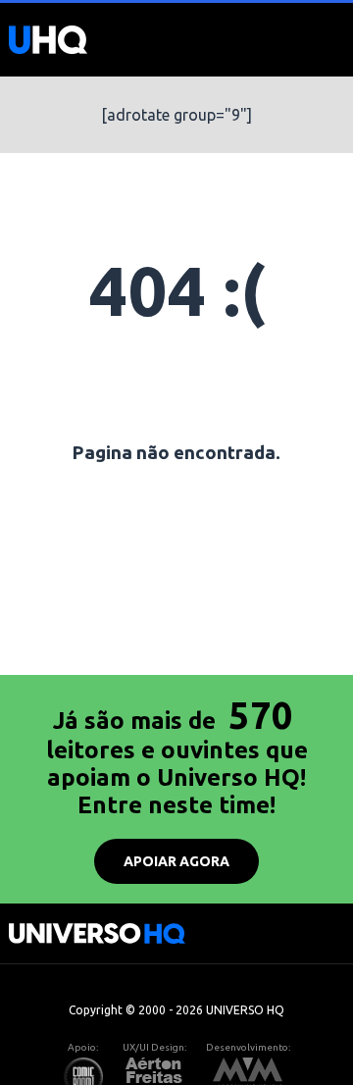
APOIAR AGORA (176, 861)
